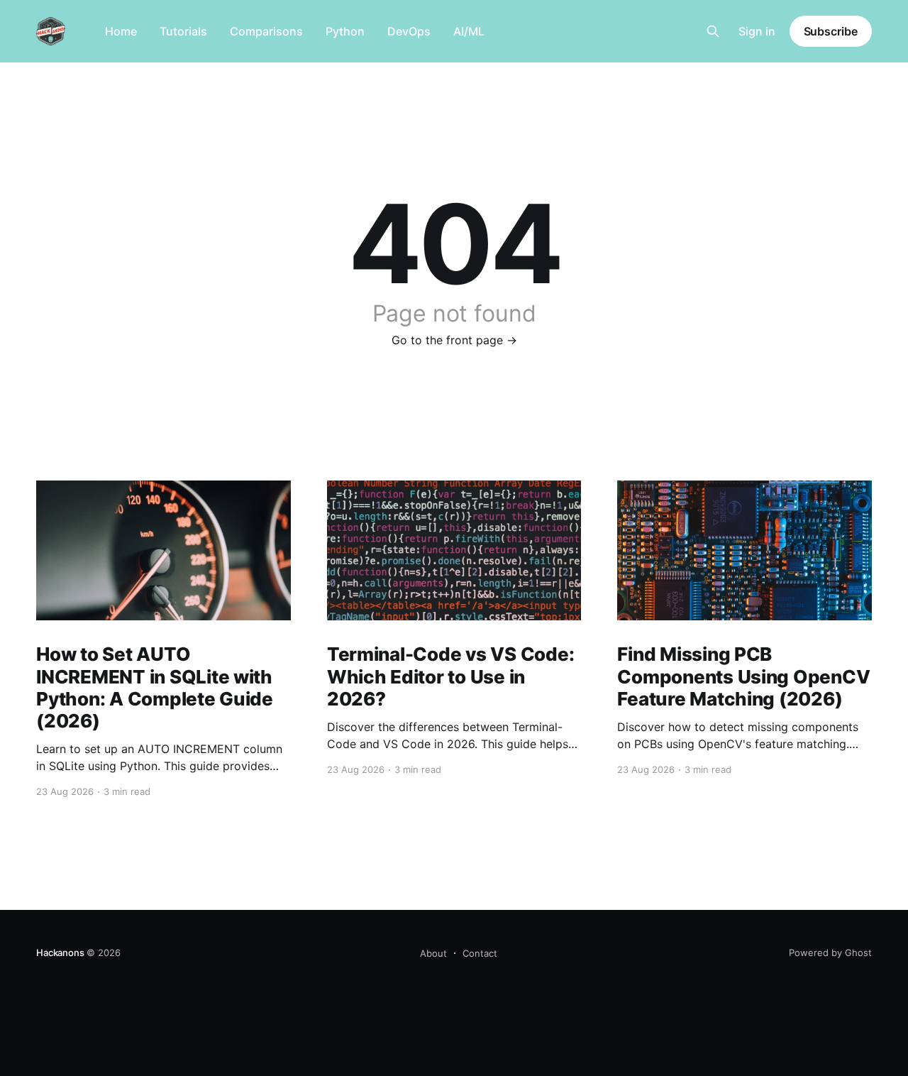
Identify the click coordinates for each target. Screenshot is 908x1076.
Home (121, 31)
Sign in (756, 31)
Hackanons (60, 952)
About (433, 953)
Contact (480, 953)
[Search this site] (713, 31)
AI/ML (469, 31)
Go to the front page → (454, 340)
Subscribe (831, 31)
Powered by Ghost (830, 952)
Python (345, 31)
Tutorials (183, 31)
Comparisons (266, 31)
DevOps (409, 31)
